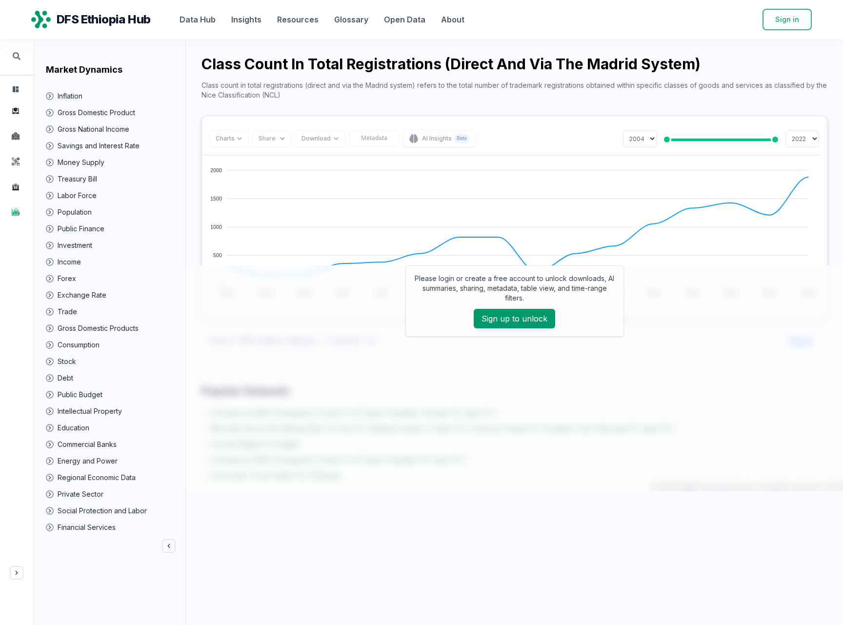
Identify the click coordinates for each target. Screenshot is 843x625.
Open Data (404, 19)
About (452, 19)
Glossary (351, 19)
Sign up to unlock (514, 318)
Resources (298, 19)
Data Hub (198, 19)
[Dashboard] (14, 89)
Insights (246, 19)
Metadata (374, 138)
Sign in (787, 19)
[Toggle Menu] (16, 573)
